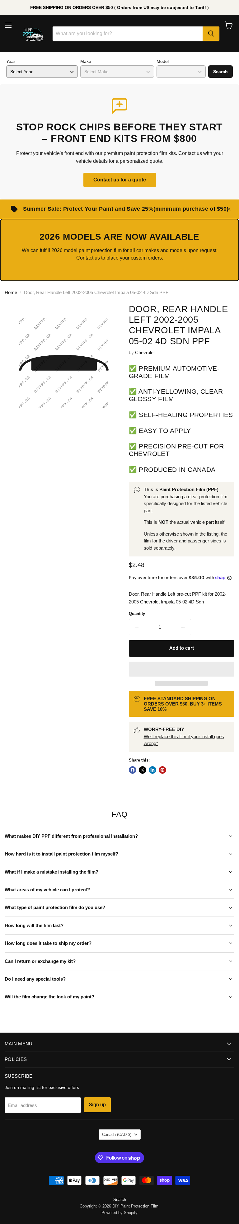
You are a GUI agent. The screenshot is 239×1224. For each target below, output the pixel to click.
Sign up (97, 1105)
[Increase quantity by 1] (183, 627)
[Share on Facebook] (132, 770)
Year (10, 61)
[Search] (211, 33)
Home (11, 292)
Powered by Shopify (119, 1212)
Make (85, 61)
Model (163, 61)
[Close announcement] (228, 209)
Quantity (137, 613)
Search (220, 71)
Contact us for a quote (119, 179)
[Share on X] (142, 770)
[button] (181, 669)
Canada (116, 1134)
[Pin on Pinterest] (162, 770)
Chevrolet (145, 352)
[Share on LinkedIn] (152, 770)
